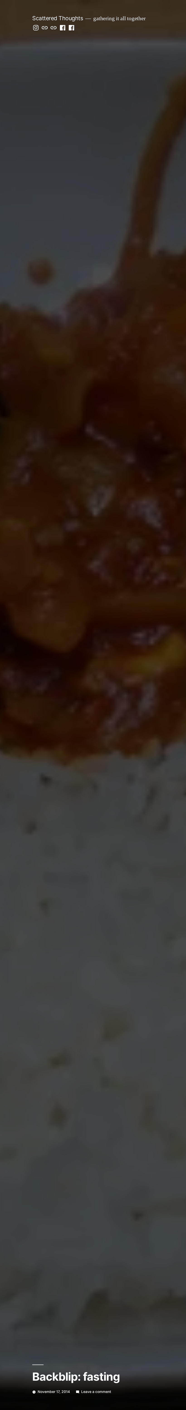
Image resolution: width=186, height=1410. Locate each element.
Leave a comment (96, 1392)
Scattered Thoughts (57, 18)
